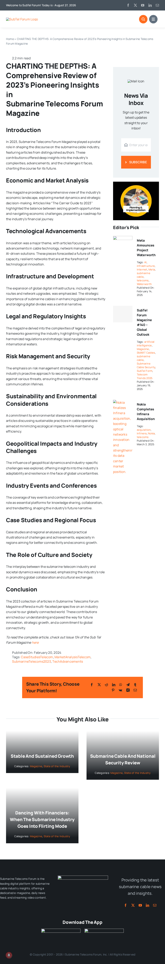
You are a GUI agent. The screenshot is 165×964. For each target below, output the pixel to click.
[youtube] (142, 5)
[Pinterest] (113, 690)
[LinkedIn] (113, 684)
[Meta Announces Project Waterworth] (122, 238)
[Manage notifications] (9, 955)
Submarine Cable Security (146, 365)
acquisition (144, 430)
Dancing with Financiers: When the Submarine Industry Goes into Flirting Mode (42, 819)
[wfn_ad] (136, 183)
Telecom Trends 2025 (145, 376)
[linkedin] (150, 5)
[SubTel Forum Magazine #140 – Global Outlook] (122, 314)
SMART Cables (146, 352)
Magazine (143, 349)
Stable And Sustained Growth (42, 756)
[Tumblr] (135, 684)
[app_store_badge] (60, 930)
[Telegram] (128, 684)
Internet (142, 269)
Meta (151, 269)
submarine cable (143, 275)
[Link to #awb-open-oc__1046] (143, 19)
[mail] (157, 5)
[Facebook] (91, 684)
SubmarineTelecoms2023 (31, 661)
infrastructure (146, 266)
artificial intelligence (146, 343)
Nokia (151, 433)
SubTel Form (145, 371)
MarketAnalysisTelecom (73, 657)
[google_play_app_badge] (104, 930)
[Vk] (120, 690)
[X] (99, 684)
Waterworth (144, 284)
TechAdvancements (67, 661)
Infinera (142, 433)
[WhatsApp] (120, 684)
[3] (83, 877)
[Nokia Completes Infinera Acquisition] (122, 402)
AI (145, 262)
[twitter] (135, 5)
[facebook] (128, 5)
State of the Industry (57, 766)
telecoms (143, 280)
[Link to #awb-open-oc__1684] (153, 19)
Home (10, 39)
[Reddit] (106, 684)
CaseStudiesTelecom (37, 657)
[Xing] (128, 690)
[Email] (135, 690)
